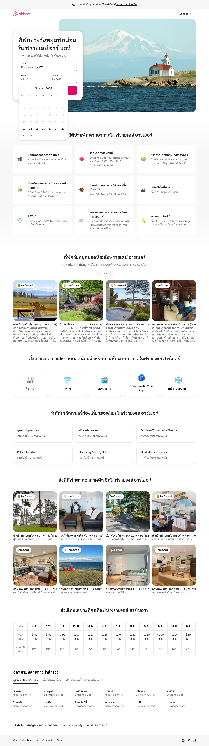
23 (24, 128)
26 (43, 128)
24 (30, 128)
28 (56, 128)
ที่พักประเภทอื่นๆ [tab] (52, 680)
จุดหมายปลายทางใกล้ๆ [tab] (25, 680)
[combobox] (48, 68)
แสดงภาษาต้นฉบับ (126, 4)
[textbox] (33, 80)
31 (30, 135)
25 (37, 128)
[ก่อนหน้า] (98, 273)
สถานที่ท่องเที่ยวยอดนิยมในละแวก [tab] (84, 680)
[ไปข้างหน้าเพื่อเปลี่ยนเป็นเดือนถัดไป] (62, 89)
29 (62, 128)
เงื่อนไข (60, 740)
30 (24, 135)
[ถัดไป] (110, 273)
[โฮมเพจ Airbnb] (21, 14)
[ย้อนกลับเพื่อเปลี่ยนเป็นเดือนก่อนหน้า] (24, 89)
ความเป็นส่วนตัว (45, 740)
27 (50, 128)
